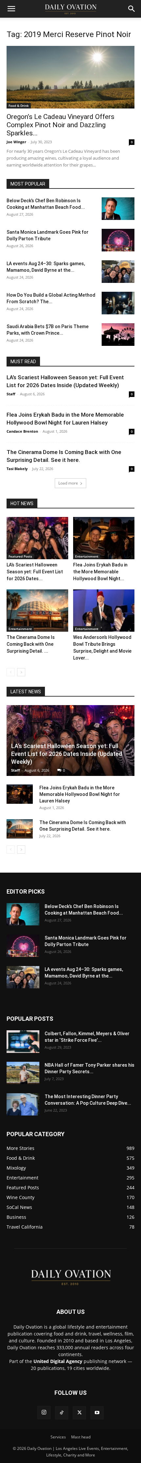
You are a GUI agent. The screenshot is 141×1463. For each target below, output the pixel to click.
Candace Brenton (22, 431)
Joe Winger (16, 141)
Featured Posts (20, 556)
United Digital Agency (57, 1361)
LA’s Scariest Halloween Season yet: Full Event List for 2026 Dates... (35, 571)
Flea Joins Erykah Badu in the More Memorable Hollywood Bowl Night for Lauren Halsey (79, 794)
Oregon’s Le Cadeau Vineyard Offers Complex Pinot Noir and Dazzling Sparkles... (60, 125)
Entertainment (86, 556)
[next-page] (21, 672)
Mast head (81, 1437)
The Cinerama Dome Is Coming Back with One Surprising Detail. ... (31, 644)
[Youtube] (97, 1412)
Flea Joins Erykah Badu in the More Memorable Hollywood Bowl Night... (100, 571)
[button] (11, 9)
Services (58, 1437)
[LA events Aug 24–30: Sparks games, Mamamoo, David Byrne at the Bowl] (118, 271)
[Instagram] (43, 1412)
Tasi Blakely (17, 468)
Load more (68, 483)
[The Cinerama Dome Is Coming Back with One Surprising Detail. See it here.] (37, 610)
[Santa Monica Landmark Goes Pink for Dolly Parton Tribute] (118, 240)
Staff (11, 393)
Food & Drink (19, 105)
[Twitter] (79, 1412)
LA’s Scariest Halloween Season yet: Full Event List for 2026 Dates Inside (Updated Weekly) (66, 753)
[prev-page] (11, 672)
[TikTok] (61, 1412)
